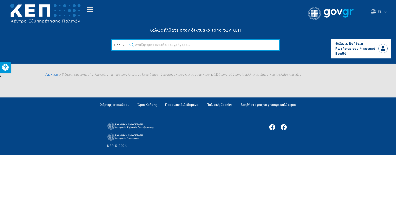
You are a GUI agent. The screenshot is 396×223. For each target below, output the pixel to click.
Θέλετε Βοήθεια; (349, 43)
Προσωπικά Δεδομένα (181, 105)
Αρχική (51, 74)
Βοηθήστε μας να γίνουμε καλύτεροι (268, 105)
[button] (5, 67)
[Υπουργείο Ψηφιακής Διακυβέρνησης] (272, 127)
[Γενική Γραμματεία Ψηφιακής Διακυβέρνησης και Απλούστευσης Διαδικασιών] (284, 127)
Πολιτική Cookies (219, 105)
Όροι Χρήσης (147, 105)
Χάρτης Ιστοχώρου (114, 105)
